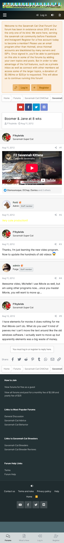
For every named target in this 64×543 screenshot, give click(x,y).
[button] (5, 15)
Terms (7, 470)
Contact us (9, 491)
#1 (60, 147)
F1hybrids (12, 123)
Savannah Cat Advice (15, 420)
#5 (60, 316)
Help (56, 491)
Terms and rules (26, 491)
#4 (60, 278)
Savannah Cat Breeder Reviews (20, 449)
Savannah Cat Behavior (16, 424)
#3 (60, 244)
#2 (60, 214)
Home (29, 496)
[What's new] (59, 15)
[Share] (56, 148)
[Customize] (52, 15)
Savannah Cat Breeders (16, 445)
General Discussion (14, 416)
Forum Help (10, 474)
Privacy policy (44, 491)
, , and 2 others (28, 190)
